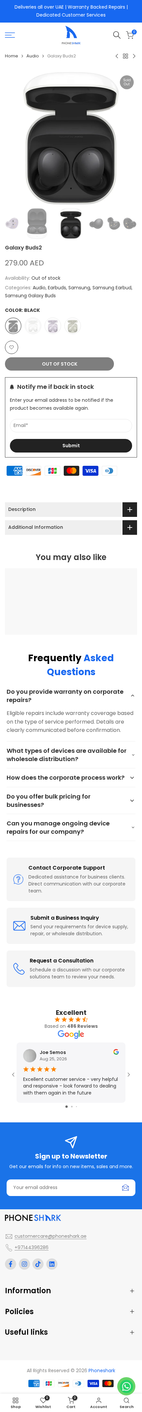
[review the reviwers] (116, 1052)
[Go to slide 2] (72, 1106)
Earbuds (57, 287)
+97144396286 (32, 1247)
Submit (71, 445)
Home (11, 56)
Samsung (79, 287)
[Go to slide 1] (66, 1106)
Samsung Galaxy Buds (30, 295)
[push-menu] (10, 35)
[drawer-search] (117, 35)
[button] (11, 347)
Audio (32, 56)
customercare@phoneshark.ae (51, 1236)
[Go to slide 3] (76, 1106)
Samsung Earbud (111, 287)
